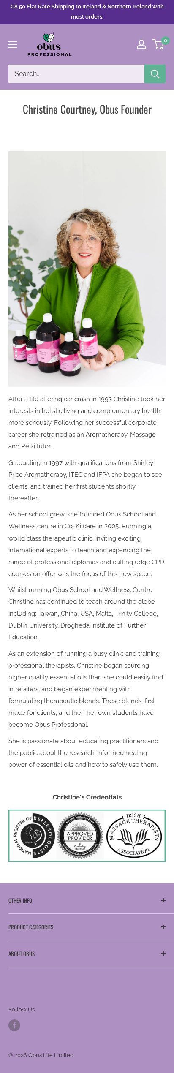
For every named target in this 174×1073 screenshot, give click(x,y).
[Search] (155, 74)
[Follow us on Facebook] (14, 1025)
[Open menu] (12, 44)
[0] (158, 44)
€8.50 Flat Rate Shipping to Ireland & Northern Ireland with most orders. (87, 11)
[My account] (141, 44)
